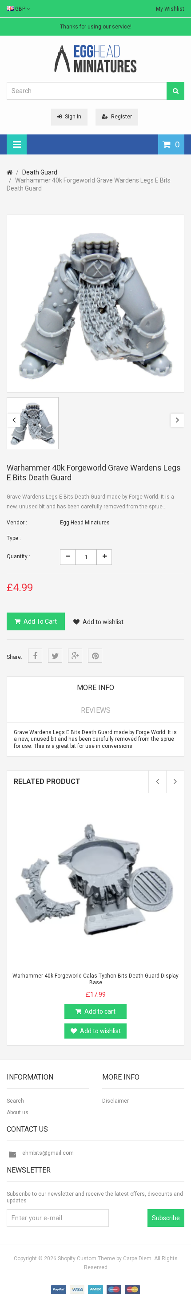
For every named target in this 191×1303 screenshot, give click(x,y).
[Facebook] (35, 656)
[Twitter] (55, 656)
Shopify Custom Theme (86, 1258)
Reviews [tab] (96, 710)
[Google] (75, 656)
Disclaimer (115, 1101)
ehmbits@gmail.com (48, 1153)
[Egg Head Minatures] (95, 58)
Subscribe (166, 1218)
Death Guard (39, 172)
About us (17, 1112)
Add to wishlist (103, 621)
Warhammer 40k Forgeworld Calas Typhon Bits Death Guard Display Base (95, 979)
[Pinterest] (95, 656)
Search (15, 1101)
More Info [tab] (95, 687)
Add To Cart (40, 621)
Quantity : (18, 556)
